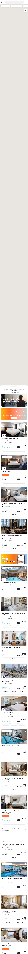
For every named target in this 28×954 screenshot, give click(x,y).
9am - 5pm (14, 482)
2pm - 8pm (22, 691)
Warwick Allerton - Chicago (14, 910)
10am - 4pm (14, 691)
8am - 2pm (14, 626)
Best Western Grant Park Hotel (14, 437)
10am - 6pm (14, 756)
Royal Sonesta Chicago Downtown (14, 646)
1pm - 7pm (22, 724)
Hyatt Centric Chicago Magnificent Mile (14, 877)
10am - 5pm (14, 514)
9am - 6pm (14, 823)
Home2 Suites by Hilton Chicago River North (14, 777)
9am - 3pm (14, 450)
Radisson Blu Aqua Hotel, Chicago (14, 744)
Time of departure (15, 6)
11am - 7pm (14, 658)
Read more (14, 418)
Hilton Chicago (14, 470)
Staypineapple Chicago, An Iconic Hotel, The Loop (14, 613)
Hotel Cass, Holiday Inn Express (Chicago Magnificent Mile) (14, 810)
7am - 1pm (6, 626)
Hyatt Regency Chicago (14, 711)
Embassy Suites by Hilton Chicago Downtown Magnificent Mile (14, 844)
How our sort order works (13, 392)
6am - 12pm (6, 724)
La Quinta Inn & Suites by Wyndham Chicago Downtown (14, 502)
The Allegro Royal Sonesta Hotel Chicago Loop (14, 535)
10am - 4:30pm (20, 922)
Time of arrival (4, 6)
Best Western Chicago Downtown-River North (14, 679)
